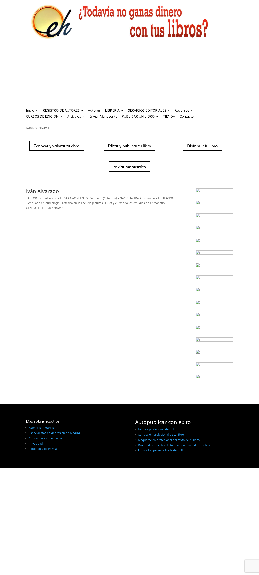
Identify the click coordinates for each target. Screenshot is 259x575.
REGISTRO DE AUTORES (61, 111)
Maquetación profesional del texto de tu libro (169, 440)
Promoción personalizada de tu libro (162, 450)
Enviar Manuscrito (103, 117)
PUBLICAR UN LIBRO (138, 117)
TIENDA (169, 117)
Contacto (186, 117)
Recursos (182, 111)
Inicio (30, 111)
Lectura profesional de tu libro (158, 429)
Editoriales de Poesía (43, 449)
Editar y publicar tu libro (129, 146)
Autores (94, 111)
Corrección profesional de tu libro (161, 434)
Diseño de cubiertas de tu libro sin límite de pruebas (174, 445)
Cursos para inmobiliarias (46, 438)
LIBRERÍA (112, 111)
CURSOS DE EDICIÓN (42, 117)
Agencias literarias (41, 428)
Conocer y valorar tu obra (57, 146)
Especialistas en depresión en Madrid (54, 433)
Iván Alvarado (42, 191)
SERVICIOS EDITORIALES (147, 111)
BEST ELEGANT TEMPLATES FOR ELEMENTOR (56, 463)
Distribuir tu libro (202, 146)
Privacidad (36, 443)
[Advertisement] (129, 75)
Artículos (74, 117)
